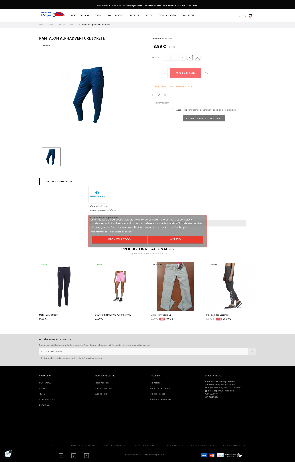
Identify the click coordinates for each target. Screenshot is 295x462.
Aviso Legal (55, 446)
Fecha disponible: (97, 211)
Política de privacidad (115, 446)
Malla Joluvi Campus (161, 315)
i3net (162, 455)
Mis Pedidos (155, 383)
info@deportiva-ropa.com (221, 391)
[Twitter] (74, 456)
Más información (99, 232)
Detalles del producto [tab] (58, 182)
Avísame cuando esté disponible (204, 118)
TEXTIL (42, 394)
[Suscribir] (252, 351)
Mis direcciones (157, 394)
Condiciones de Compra (82, 446)
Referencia (158, 39)
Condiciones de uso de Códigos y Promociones (189, 446)
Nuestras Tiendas (103, 388)
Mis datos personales (160, 400)
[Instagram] (86, 456)
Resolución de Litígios (234, 446)
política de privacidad (225, 110)
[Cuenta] (244, 15)
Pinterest (166, 95)
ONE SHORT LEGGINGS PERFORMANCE (113, 315)
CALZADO (43, 388)
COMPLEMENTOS (47, 400)
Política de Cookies (145, 446)
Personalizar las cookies (120, 232)
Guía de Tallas (101, 394)
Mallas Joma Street (48, 315)
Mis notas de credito (160, 388)
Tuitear (160, 95)
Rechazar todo (119, 239)
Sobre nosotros (101, 383)
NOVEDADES (45, 383)
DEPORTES (44, 405)
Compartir (154, 95)
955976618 (212, 394)
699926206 (212, 397)
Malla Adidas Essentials (218, 315)
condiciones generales (198, 110)
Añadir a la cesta (186, 73)
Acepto (175, 239)
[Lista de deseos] (207, 73)
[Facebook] (61, 456)
